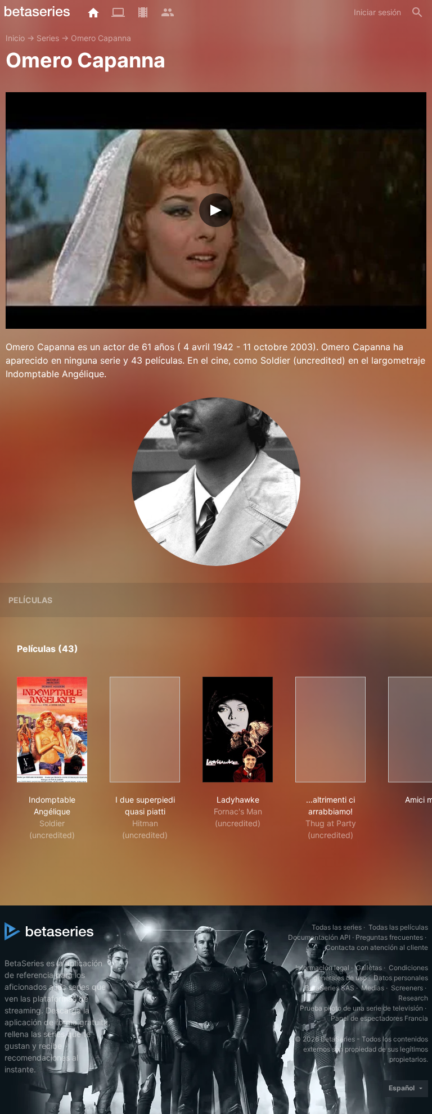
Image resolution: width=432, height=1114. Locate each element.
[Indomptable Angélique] (52, 729)
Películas (30, 600)
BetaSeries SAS (329, 988)
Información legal (322, 967)
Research (413, 998)
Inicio (15, 38)
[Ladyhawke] (237, 729)
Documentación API (319, 937)
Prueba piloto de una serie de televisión (361, 1008)
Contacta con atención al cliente (377, 947)
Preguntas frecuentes (389, 937)
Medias (372, 988)
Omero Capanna (101, 38)
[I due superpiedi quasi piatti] (145, 729)
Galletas (369, 967)
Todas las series (337, 927)
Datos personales (401, 977)
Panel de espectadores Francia (379, 1018)
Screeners (407, 988)
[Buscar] (417, 12)
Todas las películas (398, 927)
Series (48, 38)
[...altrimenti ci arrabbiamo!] (330, 729)
